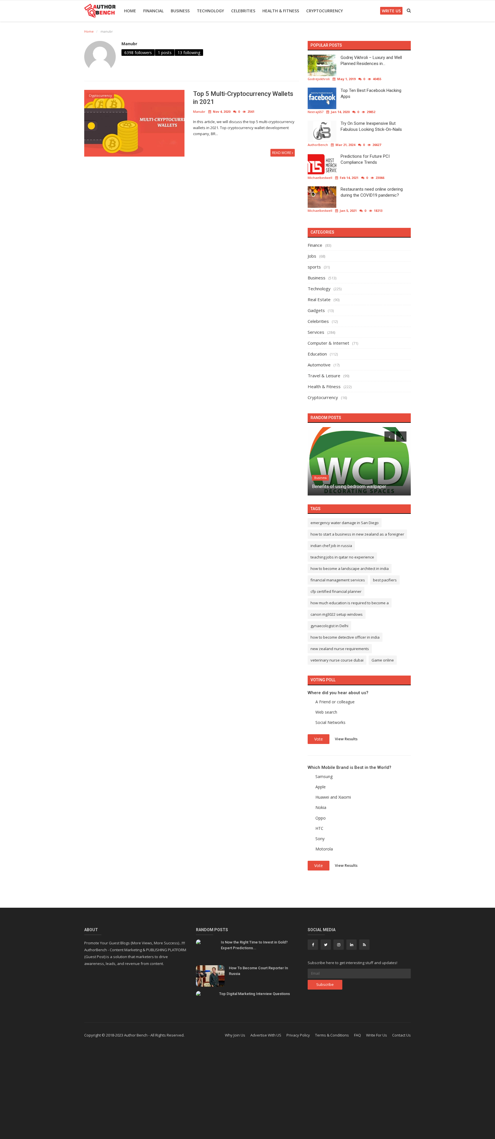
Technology (210, 10)
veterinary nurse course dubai (337, 660)
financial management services (338, 580)
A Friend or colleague (335, 701)
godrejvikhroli (319, 79)
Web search (326, 712)
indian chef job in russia (331, 545)
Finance (315, 245)
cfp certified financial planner (336, 591)
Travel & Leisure (324, 375)
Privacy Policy (298, 1035)
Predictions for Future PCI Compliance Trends (365, 159)
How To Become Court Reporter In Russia (258, 971)
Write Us (391, 10)
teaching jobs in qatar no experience (342, 557)
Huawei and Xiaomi (333, 797)
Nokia (320, 807)
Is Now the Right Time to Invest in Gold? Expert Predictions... (254, 945)
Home (130, 10)
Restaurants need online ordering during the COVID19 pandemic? (372, 192)
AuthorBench (318, 145)
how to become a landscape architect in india (350, 568)
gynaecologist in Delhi (329, 625)
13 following (189, 52)
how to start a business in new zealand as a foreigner (357, 534)
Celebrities (243, 10)
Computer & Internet (328, 343)
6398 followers (138, 52)
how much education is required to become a (350, 602)
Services (316, 332)
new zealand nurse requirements (340, 648)
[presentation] (389, 436)
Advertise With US (265, 1035)
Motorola (324, 849)
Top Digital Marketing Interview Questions (254, 994)
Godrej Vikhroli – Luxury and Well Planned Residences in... (371, 60)
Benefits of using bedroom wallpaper (349, 486)
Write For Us (376, 1035)
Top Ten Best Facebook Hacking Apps (371, 93)
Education (317, 354)
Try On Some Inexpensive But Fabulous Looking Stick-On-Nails (371, 126)
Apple (320, 786)
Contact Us (401, 1035)
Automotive (319, 365)
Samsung (324, 776)
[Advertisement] (247, 1093)
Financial (153, 10)
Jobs (312, 256)
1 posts (165, 52)
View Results (346, 738)
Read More (282, 152)
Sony (320, 838)
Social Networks (330, 722)
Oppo (320, 818)
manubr (129, 43)
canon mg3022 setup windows (337, 614)
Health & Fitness (280, 10)
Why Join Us (235, 1035)
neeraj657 (315, 112)
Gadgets (316, 310)
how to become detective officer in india (345, 637)
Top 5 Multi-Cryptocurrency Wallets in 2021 (243, 97)
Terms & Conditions (332, 1035)
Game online (383, 660)
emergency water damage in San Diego (345, 522)
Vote (318, 739)
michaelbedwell (320, 177)
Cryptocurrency (324, 10)
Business (180, 10)
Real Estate (319, 299)
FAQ (357, 1035)
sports (314, 267)
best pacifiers (385, 580)
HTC (319, 828)
